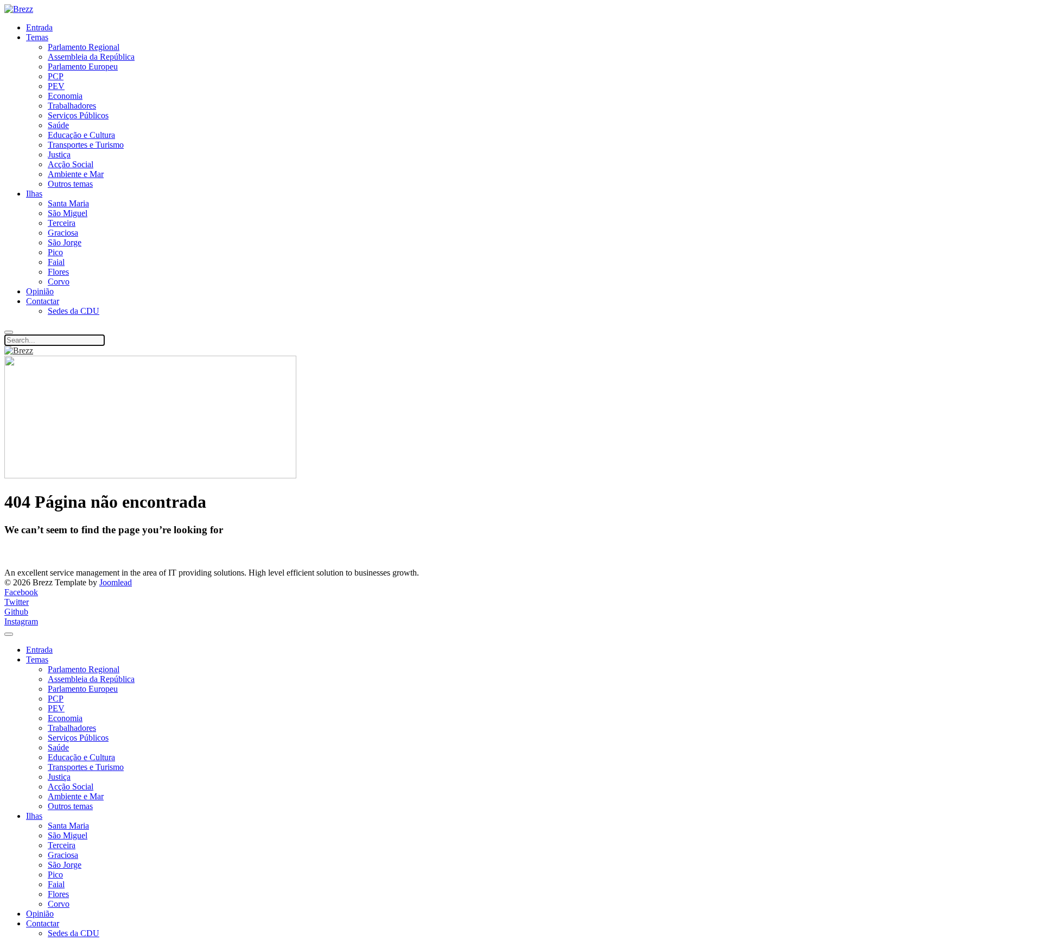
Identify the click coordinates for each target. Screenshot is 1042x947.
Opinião (40, 291)
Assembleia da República (91, 56)
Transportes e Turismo (86, 144)
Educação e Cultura (81, 135)
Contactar (42, 301)
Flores (58, 271)
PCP (55, 76)
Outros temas (70, 183)
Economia (65, 95)
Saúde (58, 125)
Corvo (58, 281)
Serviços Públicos (78, 115)
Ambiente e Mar (76, 174)
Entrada (39, 27)
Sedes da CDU (73, 310)
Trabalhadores (72, 105)
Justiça (59, 154)
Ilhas (34, 193)
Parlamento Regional (83, 47)
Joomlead (115, 582)
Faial (56, 262)
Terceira (61, 223)
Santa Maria (68, 203)
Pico (55, 252)
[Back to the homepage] (18, 9)
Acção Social (70, 164)
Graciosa (63, 232)
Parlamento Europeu (83, 66)
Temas (37, 37)
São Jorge (64, 242)
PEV (56, 86)
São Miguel (67, 213)
